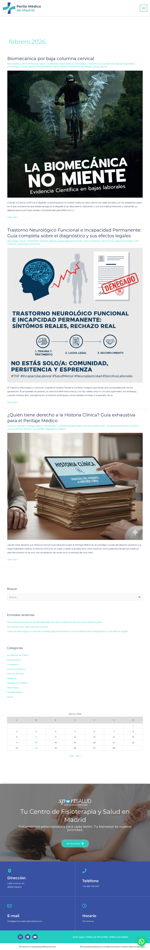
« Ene (71, 756)
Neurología (13, 241)
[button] (141, 941)
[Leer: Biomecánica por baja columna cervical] (75, 134)
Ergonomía (129, 63)
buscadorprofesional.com (44, 946)
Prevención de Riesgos (80, 66)
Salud (42, 63)
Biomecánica (14, 63)
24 (36, 748)
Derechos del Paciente (117, 425)
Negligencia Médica (55, 429)
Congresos (12, 664)
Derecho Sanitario (16, 425)
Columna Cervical (96, 63)
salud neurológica (124, 241)
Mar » (78, 756)
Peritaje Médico (44, 66)
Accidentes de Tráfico (18, 655)
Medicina (11, 678)
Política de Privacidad (97, 937)
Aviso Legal (78, 937)
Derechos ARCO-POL (94, 425)
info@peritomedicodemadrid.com (24, 921)
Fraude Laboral (27, 66)
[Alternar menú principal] (143, 8)
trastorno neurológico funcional (23, 244)
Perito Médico (60, 66)
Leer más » (12, 216)
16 (17, 742)
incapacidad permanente (70, 241)
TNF (137, 241)
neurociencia (107, 241)
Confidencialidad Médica (70, 425)
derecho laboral (114, 63)
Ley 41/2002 (38, 429)
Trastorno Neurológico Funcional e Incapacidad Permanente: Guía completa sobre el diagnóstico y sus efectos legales (67, 631)
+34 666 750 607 (90, 886)
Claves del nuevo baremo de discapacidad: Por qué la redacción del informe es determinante (54, 622)
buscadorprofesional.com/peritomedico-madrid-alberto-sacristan (113, 946)
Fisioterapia (13, 66)
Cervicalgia (80, 63)
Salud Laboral (100, 66)
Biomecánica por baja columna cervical (50, 58)
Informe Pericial (30, 63)
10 (36, 737)
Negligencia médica (17, 683)
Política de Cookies (118, 937)
